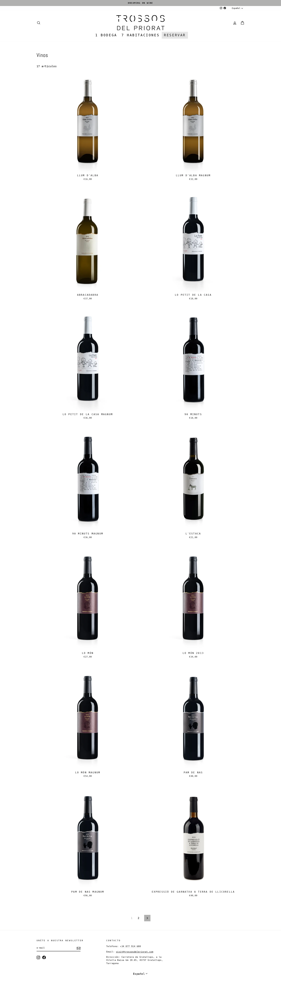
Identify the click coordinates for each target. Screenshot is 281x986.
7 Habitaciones (140, 35)
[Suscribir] (78, 948)
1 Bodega (106, 35)
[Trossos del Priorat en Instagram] (38, 957)
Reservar (175, 35)
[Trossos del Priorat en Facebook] (44, 957)
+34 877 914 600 (130, 946)
